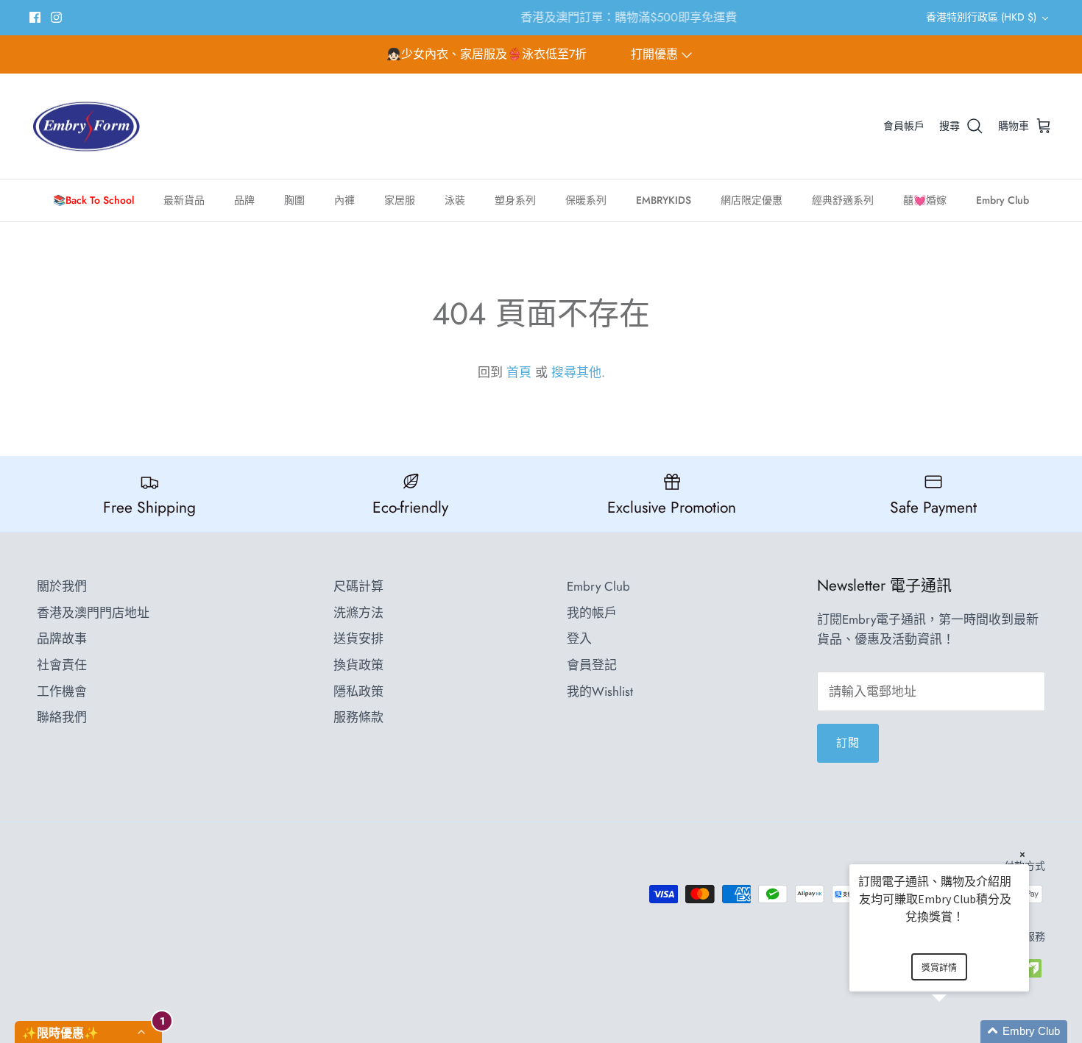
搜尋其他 (576, 372)
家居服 (399, 200)
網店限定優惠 (751, 200)
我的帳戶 (592, 613)
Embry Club (1002, 200)
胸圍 (294, 200)
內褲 (344, 200)
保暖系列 (586, 200)
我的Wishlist (600, 691)
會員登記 (592, 665)
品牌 (244, 200)
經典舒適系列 (843, 200)
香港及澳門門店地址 (93, 613)
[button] (956, 1031)
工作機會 (62, 691)
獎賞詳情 (939, 967)
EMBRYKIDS (663, 200)
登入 (579, 638)
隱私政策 (358, 691)
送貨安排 (358, 638)
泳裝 (455, 200)
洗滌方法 (358, 613)
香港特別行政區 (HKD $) (981, 17)
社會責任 (62, 665)
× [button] (1022, 854)
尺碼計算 (358, 586)
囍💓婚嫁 (925, 200)
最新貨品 (184, 200)
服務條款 (358, 717)
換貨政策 (358, 665)
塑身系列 (515, 200)
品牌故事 (62, 638)
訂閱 (848, 743)
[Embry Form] (86, 126)
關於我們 (62, 586)
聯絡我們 (62, 717)
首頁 (518, 372)
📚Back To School (93, 200)
